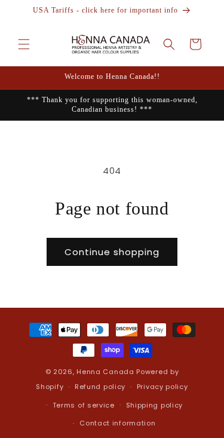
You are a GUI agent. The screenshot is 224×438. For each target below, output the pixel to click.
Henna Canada (105, 371)
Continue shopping (112, 252)
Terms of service (84, 405)
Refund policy (100, 386)
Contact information (117, 423)
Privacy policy (162, 386)
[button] (24, 44)
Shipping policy (154, 405)
